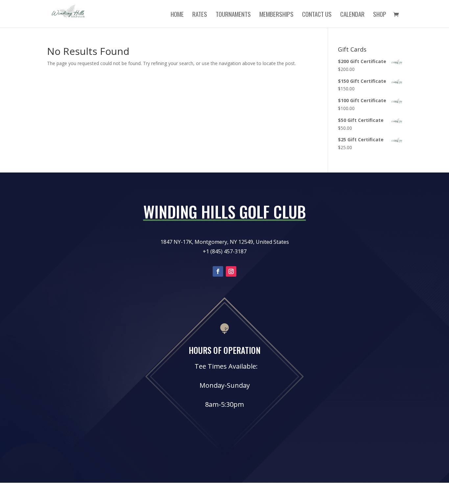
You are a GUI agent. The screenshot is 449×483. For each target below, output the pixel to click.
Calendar (352, 15)
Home (177, 15)
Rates (199, 15)
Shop (379, 15)
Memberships (276, 15)
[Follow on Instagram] (231, 271)
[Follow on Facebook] (218, 271)
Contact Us (317, 15)
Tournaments (233, 15)
